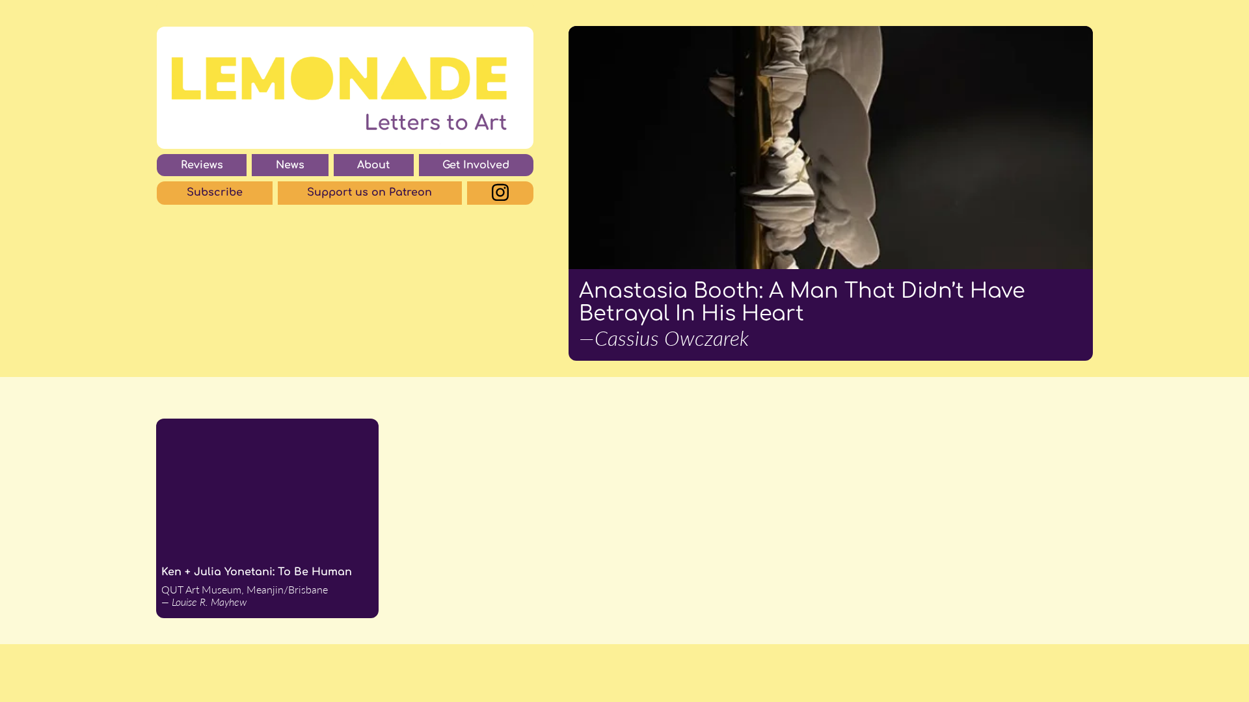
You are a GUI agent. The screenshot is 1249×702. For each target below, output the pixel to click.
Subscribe (215, 192)
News (290, 165)
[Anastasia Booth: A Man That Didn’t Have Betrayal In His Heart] (831, 147)
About (373, 165)
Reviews (202, 165)
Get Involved (475, 165)
